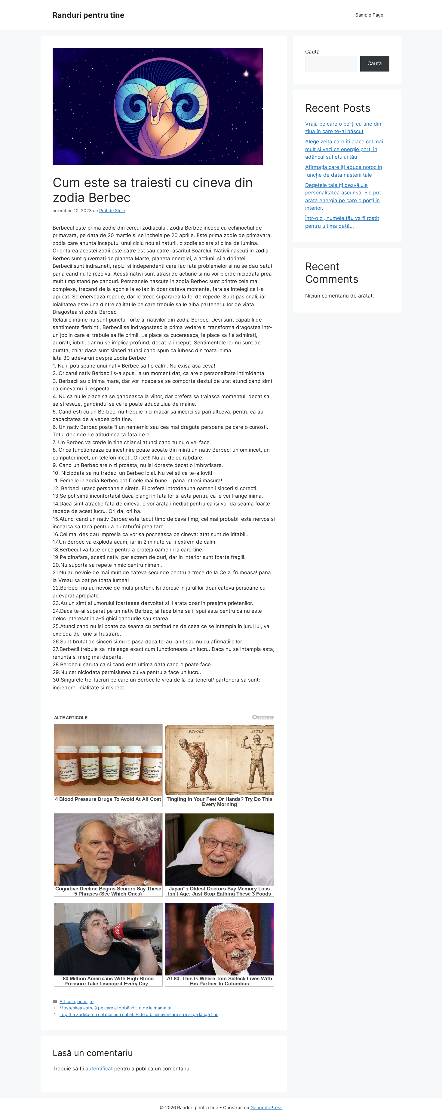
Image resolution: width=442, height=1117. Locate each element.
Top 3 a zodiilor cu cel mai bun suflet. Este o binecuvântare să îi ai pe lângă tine (139, 1014)
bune (82, 1001)
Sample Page (369, 15)
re (92, 1001)
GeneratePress (266, 1107)
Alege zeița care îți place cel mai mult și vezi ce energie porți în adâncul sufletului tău (344, 149)
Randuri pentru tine (88, 15)
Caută (312, 52)
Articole (67, 1001)
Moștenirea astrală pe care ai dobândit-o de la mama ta (115, 1007)
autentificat (99, 1069)
